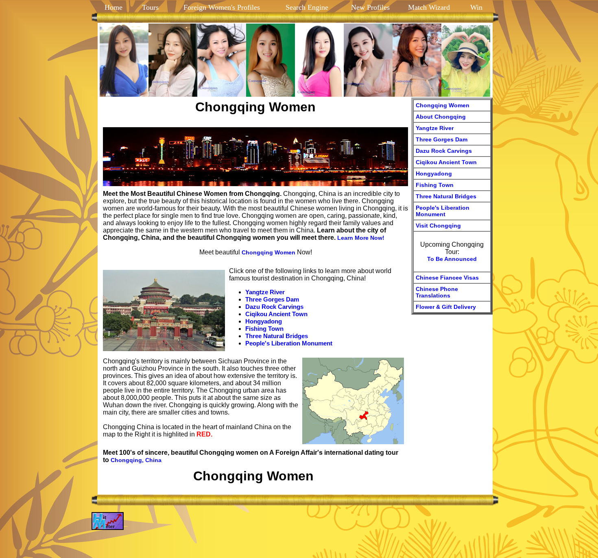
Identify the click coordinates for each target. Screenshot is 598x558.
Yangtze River (265, 292)
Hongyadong (263, 321)
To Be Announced (452, 259)
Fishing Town (264, 328)
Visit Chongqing (438, 225)
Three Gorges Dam (272, 299)
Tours (149, 7)
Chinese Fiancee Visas (447, 277)
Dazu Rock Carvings (274, 306)
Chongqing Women (268, 252)
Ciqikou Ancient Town (276, 313)
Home (113, 7)
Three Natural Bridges (276, 335)
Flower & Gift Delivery (446, 307)
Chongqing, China (136, 460)
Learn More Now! (360, 237)
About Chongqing (441, 116)
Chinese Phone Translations (437, 292)
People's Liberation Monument (288, 343)
